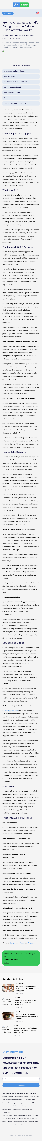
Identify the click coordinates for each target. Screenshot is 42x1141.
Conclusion (8, 98)
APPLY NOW (8, 13)
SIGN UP (6, 963)
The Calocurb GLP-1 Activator (15, 82)
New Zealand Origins (12, 92)
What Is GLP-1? (9, 76)
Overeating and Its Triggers (14, 71)
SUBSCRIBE (21, 1085)
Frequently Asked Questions (15, 103)
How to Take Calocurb (12, 87)
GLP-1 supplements (10, 711)
